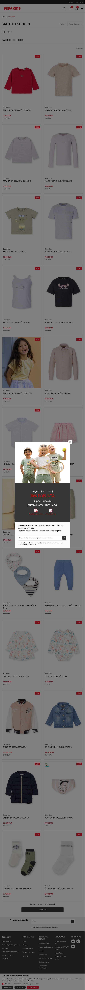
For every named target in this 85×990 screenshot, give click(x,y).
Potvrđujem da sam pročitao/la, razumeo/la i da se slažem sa (41, 543)
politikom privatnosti (28, 544)
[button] (70, 442)
